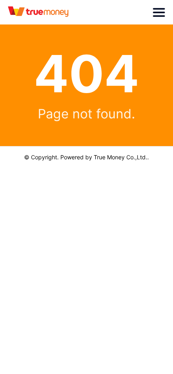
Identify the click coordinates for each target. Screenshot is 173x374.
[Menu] (159, 12)
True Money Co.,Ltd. (120, 157)
